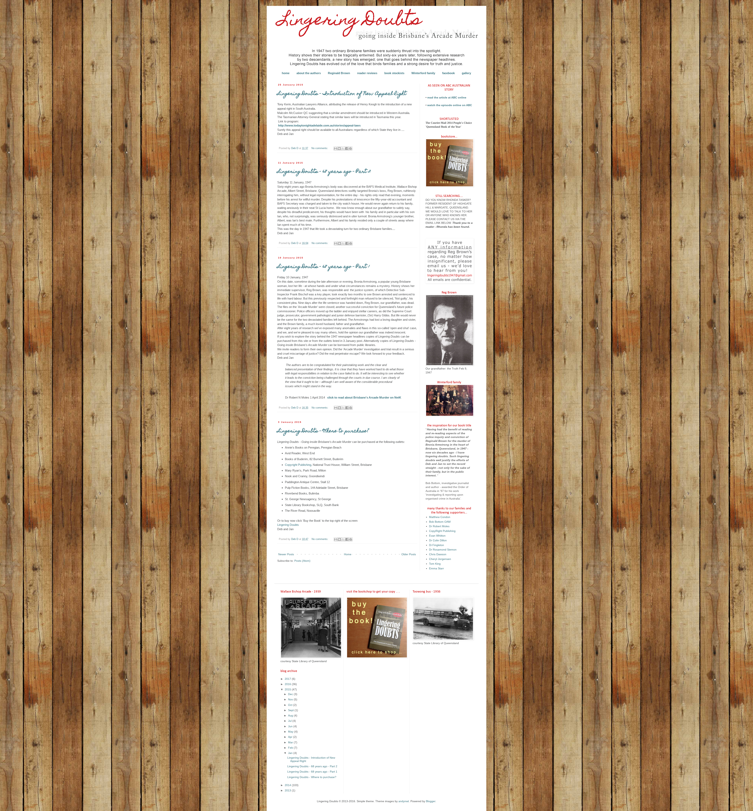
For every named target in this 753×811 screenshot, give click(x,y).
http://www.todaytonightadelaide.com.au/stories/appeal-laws (319, 125)
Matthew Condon (439, 517)
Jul (290, 720)
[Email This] (335, 148)
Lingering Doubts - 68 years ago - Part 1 (323, 267)
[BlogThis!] (339, 148)
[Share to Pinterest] (350, 148)
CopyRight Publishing (442, 530)
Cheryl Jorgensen (440, 559)
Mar (291, 742)
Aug (291, 715)
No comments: (320, 148)
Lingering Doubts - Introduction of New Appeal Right (341, 94)
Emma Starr (436, 568)
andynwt (403, 801)
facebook (448, 73)
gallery (466, 73)
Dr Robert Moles (439, 526)
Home (347, 554)
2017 (288, 678)
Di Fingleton (436, 545)
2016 (288, 684)
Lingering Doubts (288, 524)
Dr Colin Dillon (438, 540)
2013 (288, 790)
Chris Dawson (437, 554)
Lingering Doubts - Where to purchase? (323, 431)
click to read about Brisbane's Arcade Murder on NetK (364, 397)
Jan (290, 753)
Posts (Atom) (302, 560)
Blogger (430, 801)
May (291, 731)
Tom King (435, 563)
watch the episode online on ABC (449, 105)
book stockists (394, 73)
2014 (288, 785)
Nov (291, 699)
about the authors (308, 73)
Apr (290, 736)
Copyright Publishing (298, 464)
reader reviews (367, 73)
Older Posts (408, 554)
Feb (291, 747)
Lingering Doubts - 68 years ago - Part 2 (324, 172)
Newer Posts (286, 554)
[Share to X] (343, 148)
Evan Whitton (437, 535)
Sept (291, 710)
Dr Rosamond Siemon (443, 549)
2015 (288, 689)
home (285, 73)
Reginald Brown (339, 73)
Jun (290, 726)
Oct (290, 704)
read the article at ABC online (446, 97)
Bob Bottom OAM (440, 521)
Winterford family (423, 73)
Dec (291, 694)
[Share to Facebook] (347, 148)
